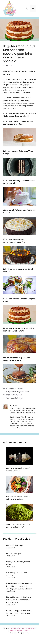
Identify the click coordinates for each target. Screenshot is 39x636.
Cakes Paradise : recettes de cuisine (22, 628)
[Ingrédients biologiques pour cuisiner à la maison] (19, 492)
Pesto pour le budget (14, 398)
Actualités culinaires (14, 388)
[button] (27, 8)
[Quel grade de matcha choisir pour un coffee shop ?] (19, 520)
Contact (26, 630)
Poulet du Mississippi (15, 545)
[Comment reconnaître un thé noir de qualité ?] (19, 464)
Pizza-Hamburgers (14, 553)
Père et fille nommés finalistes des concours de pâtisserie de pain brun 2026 (18, 600)
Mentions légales (16, 630)
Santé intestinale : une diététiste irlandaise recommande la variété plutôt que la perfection (19, 586)
